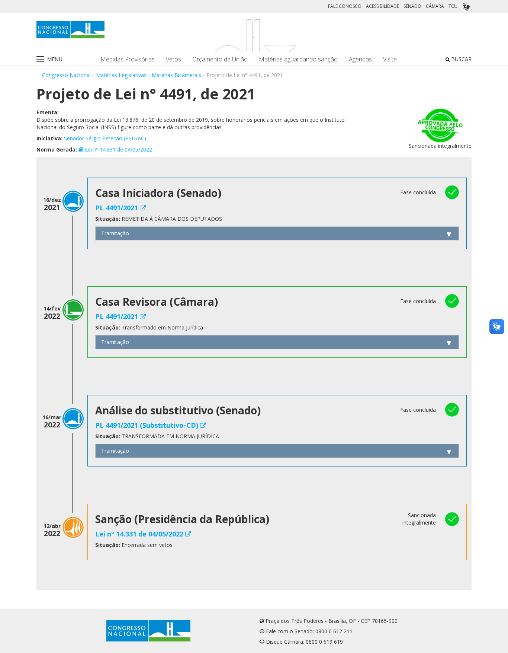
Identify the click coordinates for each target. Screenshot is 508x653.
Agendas (360, 59)
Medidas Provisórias (127, 59)
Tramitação (115, 233)
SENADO (412, 6)
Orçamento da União (220, 59)
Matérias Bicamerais (176, 75)
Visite (390, 59)
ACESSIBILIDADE (382, 6)
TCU (452, 6)
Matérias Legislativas (121, 75)
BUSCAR (461, 59)
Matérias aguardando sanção (298, 59)
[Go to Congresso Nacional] (70, 29)
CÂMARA (435, 6)
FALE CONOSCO (344, 6)
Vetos (173, 59)
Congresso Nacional (66, 75)
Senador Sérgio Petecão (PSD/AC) (105, 138)
